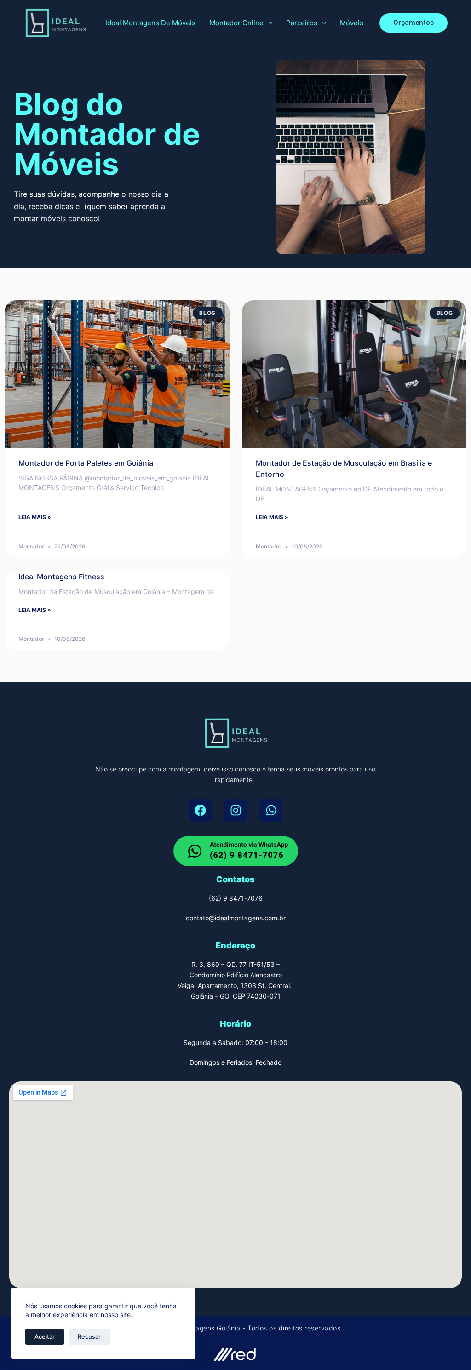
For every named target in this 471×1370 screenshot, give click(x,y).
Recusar (89, 1336)
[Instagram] (235, 810)
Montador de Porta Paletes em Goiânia (85, 463)
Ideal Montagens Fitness (61, 576)
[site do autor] (235, 1353)
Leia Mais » (34, 517)
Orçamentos (413, 22)
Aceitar (44, 1336)
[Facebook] (200, 810)
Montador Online (236, 22)
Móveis (351, 22)
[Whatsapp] (270, 810)
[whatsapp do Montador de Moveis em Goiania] (235, 851)
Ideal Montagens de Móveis (150, 22)
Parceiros (301, 22)
